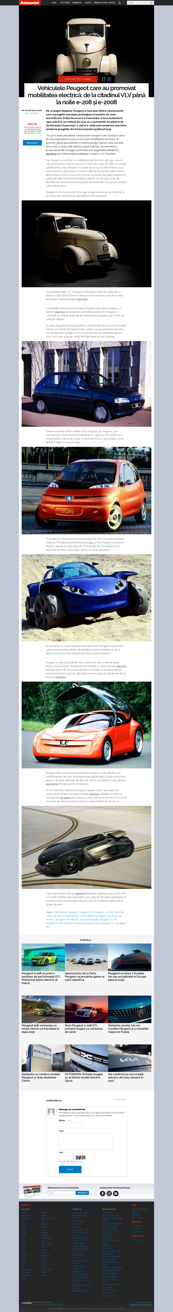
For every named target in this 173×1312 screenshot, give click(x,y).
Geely (23, 1250)
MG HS (75, 1258)
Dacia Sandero (108, 1290)
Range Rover (46, 1238)
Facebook (102, 1193)
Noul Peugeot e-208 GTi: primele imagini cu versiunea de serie (84, 1029)
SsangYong (45, 1255)
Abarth (23, 1213)
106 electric (60, 912)
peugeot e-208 (108, 919)
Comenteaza (120, 1099)
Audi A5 (75, 1252)
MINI (43, 1221)
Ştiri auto (135, 1212)
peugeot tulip (92, 923)
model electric (71, 915)
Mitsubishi (45, 1224)
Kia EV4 (75, 1241)
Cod (61, 1152)
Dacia (23, 1235)
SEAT (43, 1247)
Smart (43, 1252)
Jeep (23, 1264)
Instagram (109, 1193)
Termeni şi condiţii (54, 1304)
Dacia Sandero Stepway (112, 1224)
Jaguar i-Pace (107, 1248)
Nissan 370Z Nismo (110, 1215)
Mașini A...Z (46, 1275)
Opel (43, 1230)
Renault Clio (77, 1224)
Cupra (23, 1232)
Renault (44, 1241)
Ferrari (23, 1241)
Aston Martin (26, 1218)
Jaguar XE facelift (109, 1259)
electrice (51, 153)
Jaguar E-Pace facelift (111, 1256)
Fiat (22, 1244)
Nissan (44, 1227)
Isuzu (23, 1258)
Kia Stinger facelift (109, 1273)
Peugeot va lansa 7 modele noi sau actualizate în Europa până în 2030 (127, 976)
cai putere (65, 797)
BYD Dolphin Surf (79, 1277)
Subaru (44, 1258)
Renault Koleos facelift (111, 1284)
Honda (23, 1252)
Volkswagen (46, 1269)
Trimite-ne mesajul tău (140, 1305)
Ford (23, 1247)
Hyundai (24, 1255)
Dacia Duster (107, 1287)
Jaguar (24, 1261)
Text (61, 1131)
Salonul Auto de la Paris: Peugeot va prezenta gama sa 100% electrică (84, 976)
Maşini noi (26, 1205)
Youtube (116, 1193)
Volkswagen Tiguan (80, 1213)
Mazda (44, 1215)
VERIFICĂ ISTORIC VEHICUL (105, 3)
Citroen (24, 1230)
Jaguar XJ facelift (109, 1226)
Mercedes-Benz (48, 1218)
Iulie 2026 (136, 1229)
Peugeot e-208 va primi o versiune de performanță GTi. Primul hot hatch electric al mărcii (41, 978)
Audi (23, 1221)
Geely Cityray (78, 1221)
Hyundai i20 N (108, 1245)
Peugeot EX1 (86, 912)
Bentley (24, 1224)
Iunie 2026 (136, 1232)
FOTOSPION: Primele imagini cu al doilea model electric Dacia (84, 1077)
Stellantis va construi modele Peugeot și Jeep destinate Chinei (41, 1077)
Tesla (43, 1264)
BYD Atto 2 (77, 1227)
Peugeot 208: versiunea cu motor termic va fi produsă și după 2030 (40, 1029)
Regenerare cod (76, 1162)
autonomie (52, 783)
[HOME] (30, 2)
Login (119, 2)
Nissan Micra (107, 1237)
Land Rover (25, 1272)
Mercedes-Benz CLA (81, 1215)
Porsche (44, 1235)
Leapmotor (25, 1275)
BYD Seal (76, 1218)
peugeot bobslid (89, 919)
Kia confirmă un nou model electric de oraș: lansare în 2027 (125, 1077)
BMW (23, 1227)
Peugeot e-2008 (104, 912)
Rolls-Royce (46, 1244)
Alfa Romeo (26, 1215)
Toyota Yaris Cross (109, 1229)
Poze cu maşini (138, 1218)
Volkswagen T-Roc (80, 1230)
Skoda (43, 1250)
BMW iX (105, 1281)
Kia (22, 1267)
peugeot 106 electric (67, 919)
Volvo (43, 1272)
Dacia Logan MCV (109, 1296)
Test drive (136, 1215)
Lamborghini (26, 1269)
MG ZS (75, 1263)
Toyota (44, 1267)
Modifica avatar (51, 1112)
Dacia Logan (107, 1293)
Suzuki (44, 1261)
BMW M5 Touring (79, 1238)
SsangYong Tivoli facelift (112, 1268)
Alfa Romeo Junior (80, 1291)
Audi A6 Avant (78, 1243)
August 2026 (137, 1226)
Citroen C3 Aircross (80, 1246)
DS (22, 1238)
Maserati (44, 1213)
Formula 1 (136, 1240)
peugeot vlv (107, 923)
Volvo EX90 (77, 1272)
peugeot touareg (73, 923)
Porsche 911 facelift (80, 1274)
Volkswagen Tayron (80, 1261)
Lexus (23, 1278)
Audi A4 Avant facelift (111, 1270)
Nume (62, 1120)
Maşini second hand (140, 1209)
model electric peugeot (93, 915)
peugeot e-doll (54, 923)
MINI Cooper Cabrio (80, 1249)
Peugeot (51, 135)
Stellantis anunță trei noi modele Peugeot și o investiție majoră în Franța (128, 1029)
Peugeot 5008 (78, 1255)
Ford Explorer (107, 1213)
